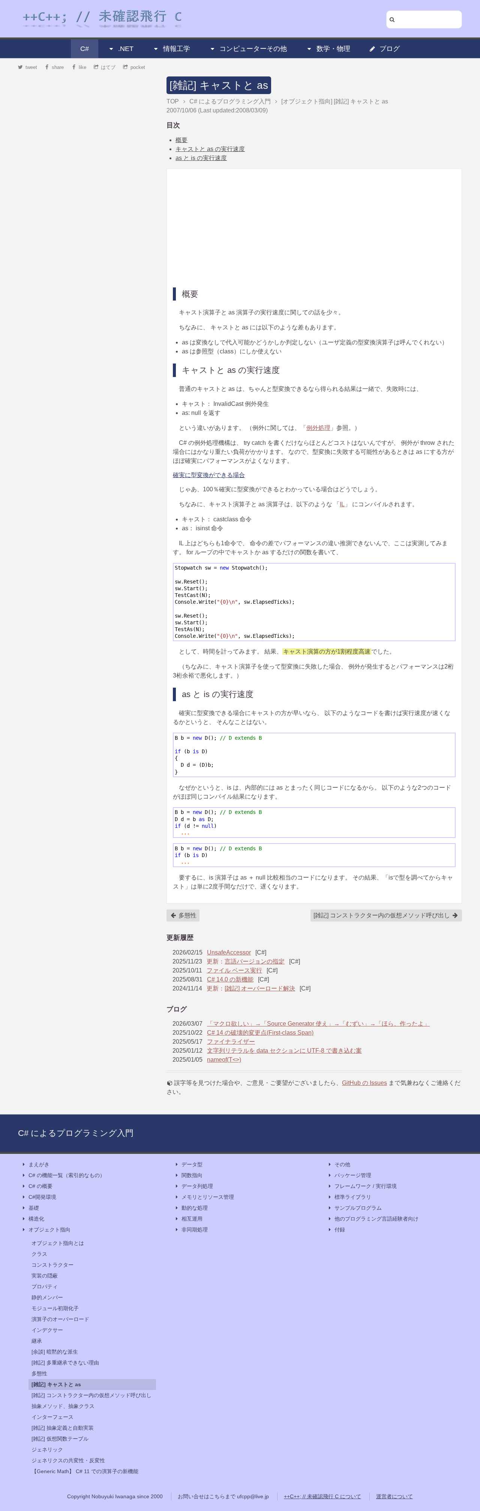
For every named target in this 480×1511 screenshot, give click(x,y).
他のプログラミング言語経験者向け (376, 1219)
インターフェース (53, 1417)
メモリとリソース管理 (208, 1197)
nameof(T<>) (224, 1059)
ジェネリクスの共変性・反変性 (68, 1460)
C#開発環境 (42, 1197)
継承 (37, 1341)
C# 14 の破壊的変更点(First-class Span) (260, 1032)
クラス (39, 1254)
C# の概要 (40, 1186)
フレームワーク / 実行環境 (365, 1186)
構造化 (36, 1219)
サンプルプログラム (358, 1208)
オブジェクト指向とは (58, 1243)
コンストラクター (53, 1265)
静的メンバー (47, 1297)
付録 (339, 1230)
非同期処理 (195, 1230)
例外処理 (318, 428)
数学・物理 (333, 48)
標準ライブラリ (352, 1197)
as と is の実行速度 (201, 158)
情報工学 (176, 48)
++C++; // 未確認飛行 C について (322, 1496)
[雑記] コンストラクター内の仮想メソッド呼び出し (383, 915)
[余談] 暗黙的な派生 (55, 1352)
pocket (137, 67)
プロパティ (45, 1287)
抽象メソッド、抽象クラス (63, 1406)
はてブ (108, 67)
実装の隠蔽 (45, 1276)
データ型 (192, 1164)
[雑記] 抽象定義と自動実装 (63, 1428)
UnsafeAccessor (229, 952)
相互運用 (192, 1219)
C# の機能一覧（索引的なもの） (66, 1175)
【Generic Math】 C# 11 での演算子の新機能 (85, 1471)
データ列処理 (197, 1186)
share (58, 67)
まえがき (39, 1164)
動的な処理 (195, 1208)
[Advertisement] (314, 227)
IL (342, 504)
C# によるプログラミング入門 (76, 1133)
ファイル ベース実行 (234, 970)
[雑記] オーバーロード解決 (260, 988)
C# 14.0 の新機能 (230, 979)
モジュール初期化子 (55, 1308)
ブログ (390, 48)
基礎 (33, 1208)
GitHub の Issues (364, 1083)
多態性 (186, 915)
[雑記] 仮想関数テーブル (60, 1439)
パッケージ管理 (352, 1175)
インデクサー (47, 1330)
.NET (126, 48)
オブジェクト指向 (49, 1230)
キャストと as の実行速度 (210, 149)
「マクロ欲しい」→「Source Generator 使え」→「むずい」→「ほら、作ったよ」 (318, 1023)
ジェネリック (47, 1450)
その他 (342, 1164)
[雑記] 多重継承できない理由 (65, 1363)
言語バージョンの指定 (255, 961)
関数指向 (192, 1175)
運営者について (394, 1496)
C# (84, 48)
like (82, 67)
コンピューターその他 (253, 48)
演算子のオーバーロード (60, 1319)
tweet (31, 67)
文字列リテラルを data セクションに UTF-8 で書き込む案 (284, 1050)
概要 (182, 140)
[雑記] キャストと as (219, 85)
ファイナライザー (231, 1041)
